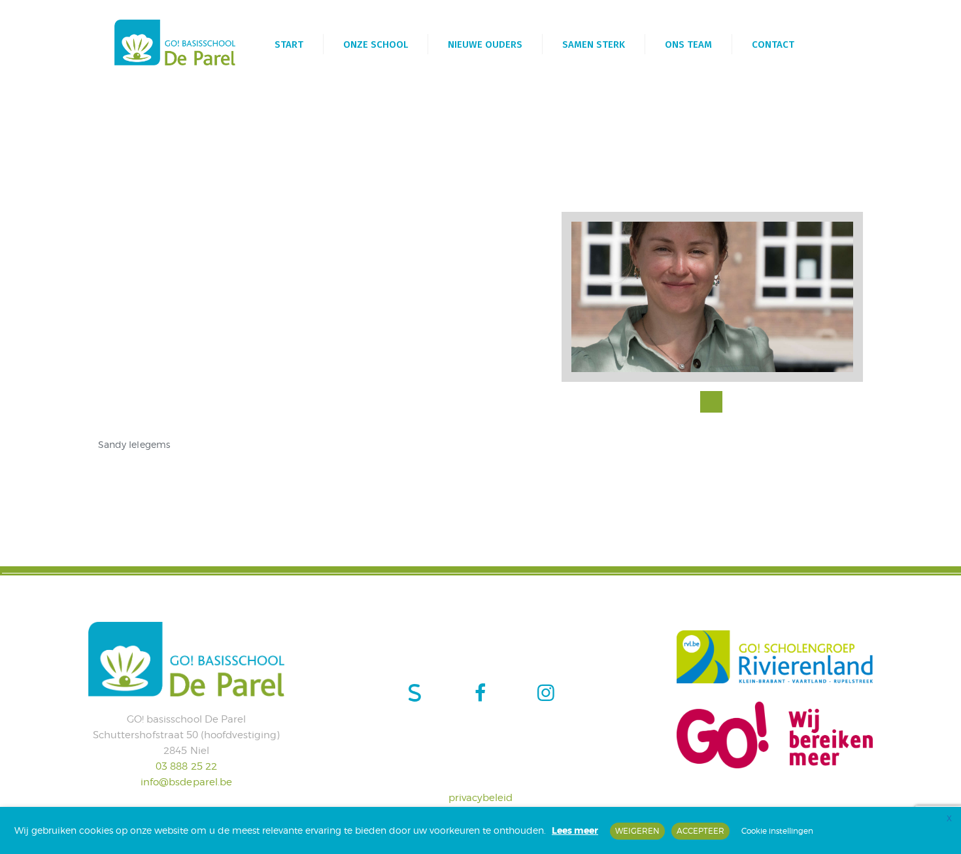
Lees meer (575, 830)
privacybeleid (480, 798)
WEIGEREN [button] (637, 831)
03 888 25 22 (186, 766)
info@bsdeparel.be (186, 782)
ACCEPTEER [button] (700, 831)
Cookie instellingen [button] (777, 831)
